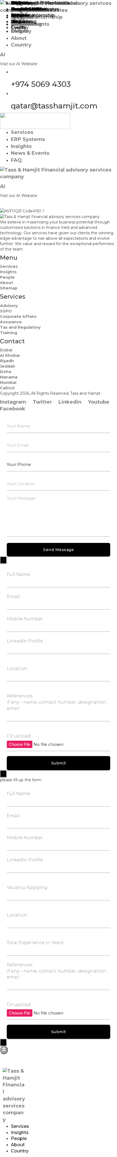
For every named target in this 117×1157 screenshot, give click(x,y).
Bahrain (19, 21)
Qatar (17, 15)
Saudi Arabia (24, 9)
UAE (16, 2)
